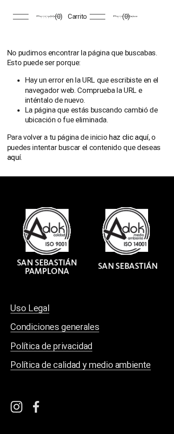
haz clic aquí (129, 137)
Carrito (77, 17)
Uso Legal (29, 308)
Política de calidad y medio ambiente (80, 364)
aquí (14, 157)
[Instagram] (16, 407)
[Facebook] (36, 407)
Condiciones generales (54, 326)
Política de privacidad (51, 346)
